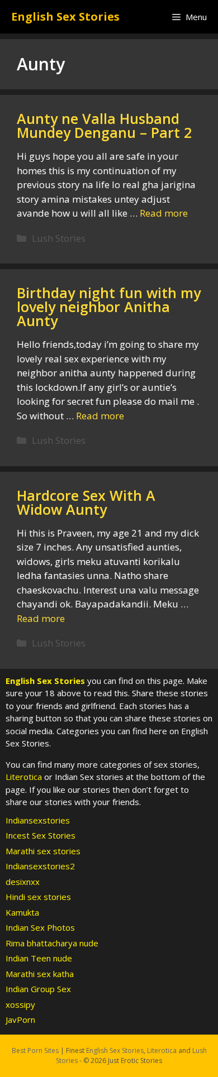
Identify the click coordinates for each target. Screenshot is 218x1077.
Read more (164, 213)
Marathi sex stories (43, 850)
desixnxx (23, 881)
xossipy (20, 1004)
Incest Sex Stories (40, 835)
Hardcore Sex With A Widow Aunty (86, 502)
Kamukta (22, 912)
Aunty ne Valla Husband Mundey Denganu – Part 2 (104, 125)
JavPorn (20, 1019)
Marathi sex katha (40, 973)
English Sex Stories (65, 16)
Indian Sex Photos (40, 927)
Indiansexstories (38, 820)
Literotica (24, 776)
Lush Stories (59, 238)
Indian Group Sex (38, 988)
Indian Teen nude (39, 958)
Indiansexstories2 (40, 866)
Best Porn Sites (35, 1050)
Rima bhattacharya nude (52, 943)
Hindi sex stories (38, 896)
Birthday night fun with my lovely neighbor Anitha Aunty (109, 306)
